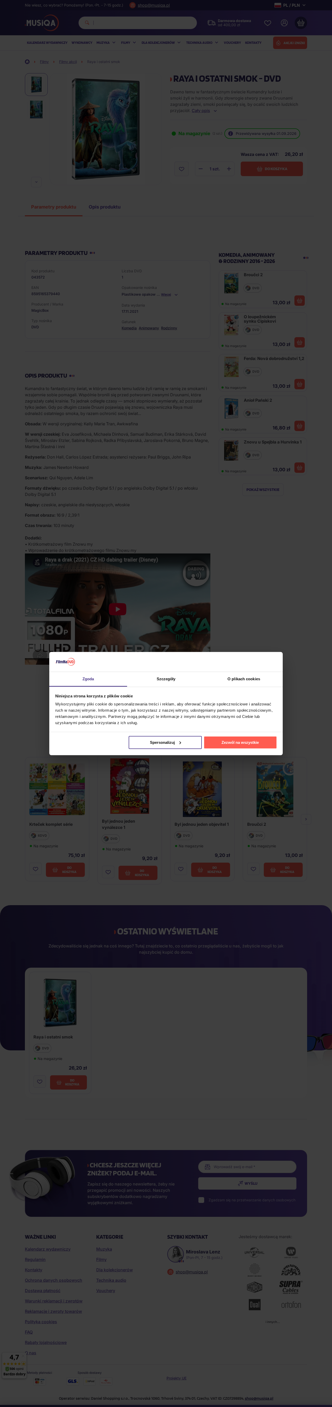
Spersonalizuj (162, 742)
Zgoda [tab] (88, 679)
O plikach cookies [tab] (243, 679)
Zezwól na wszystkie (240, 742)
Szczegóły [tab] (166, 679)
